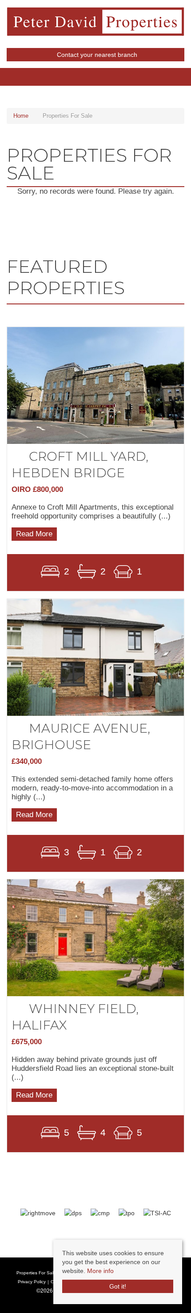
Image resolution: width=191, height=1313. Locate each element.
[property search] (186, 72)
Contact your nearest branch (96, 54)
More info (100, 1270)
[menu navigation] (4, 72)
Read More (34, 534)
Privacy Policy (32, 1281)
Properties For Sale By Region (47, 1272)
